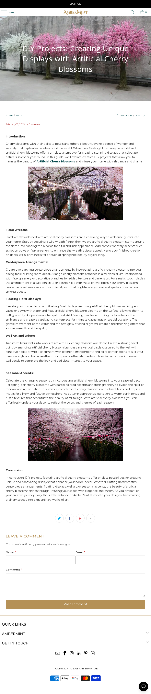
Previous (125, 115)
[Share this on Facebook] (69, 518)
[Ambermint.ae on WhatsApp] (93, 653)
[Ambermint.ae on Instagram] (72, 653)
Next (139, 115)
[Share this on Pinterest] (80, 518)
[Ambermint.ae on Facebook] (65, 653)
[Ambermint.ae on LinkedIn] (79, 653)
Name (11, 552)
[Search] (132, 12)
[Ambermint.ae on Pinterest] (86, 653)
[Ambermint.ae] (75, 12)
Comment (14, 569)
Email (80, 552)
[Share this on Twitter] (59, 518)
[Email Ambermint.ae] (58, 653)
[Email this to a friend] (90, 518)
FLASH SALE (76, 4)
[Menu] (2, 12)
